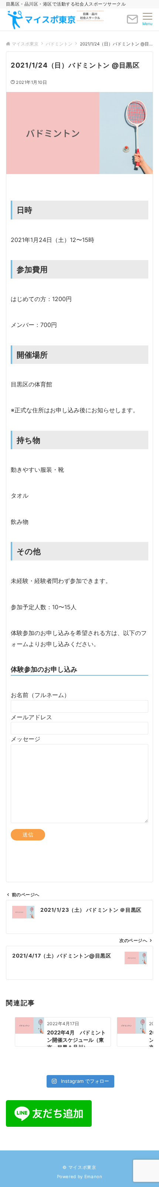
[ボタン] (132, 22)
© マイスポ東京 (79, 1167)
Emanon (93, 1176)
